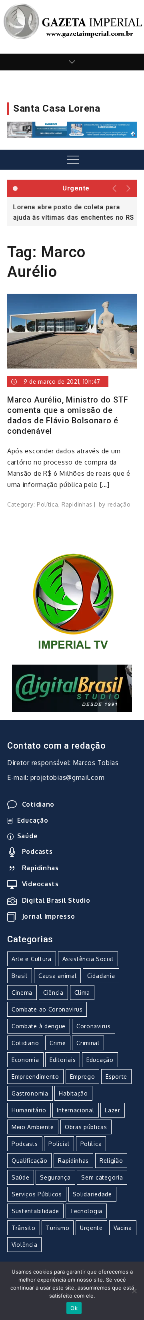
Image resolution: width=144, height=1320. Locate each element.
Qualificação (29, 1160)
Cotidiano (38, 804)
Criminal (88, 1043)
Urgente (91, 1227)
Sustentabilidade (35, 1211)
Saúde (27, 836)
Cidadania (101, 975)
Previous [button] (115, 188)
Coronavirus (93, 1026)
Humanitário (29, 1110)
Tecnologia (86, 1211)
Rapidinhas (77, 504)
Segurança (55, 1177)
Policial (59, 1143)
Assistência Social (88, 958)
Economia (25, 1059)
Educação (32, 820)
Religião (111, 1160)
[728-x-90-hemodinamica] (72, 129)
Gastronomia (30, 1093)
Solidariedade (92, 1194)
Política (47, 504)
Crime (58, 1043)
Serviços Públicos (37, 1194)
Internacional (75, 1110)
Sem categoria (102, 1177)
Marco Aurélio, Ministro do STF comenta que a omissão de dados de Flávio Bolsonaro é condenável (67, 415)
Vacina (123, 1227)
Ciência (53, 992)
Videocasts (40, 884)
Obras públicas (86, 1127)
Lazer (112, 1110)
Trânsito (24, 1227)
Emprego (82, 1076)
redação (119, 504)
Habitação (73, 1093)
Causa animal (57, 975)
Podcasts (37, 851)
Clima (82, 992)
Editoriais (63, 1059)
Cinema (22, 992)
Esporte (116, 1076)
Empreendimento (35, 1076)
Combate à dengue (39, 1026)
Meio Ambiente (33, 1127)
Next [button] (129, 188)
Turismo (57, 1227)
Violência (24, 1244)
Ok (74, 1308)
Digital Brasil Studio (56, 900)
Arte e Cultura (32, 958)
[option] (72, 211)
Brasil (20, 975)
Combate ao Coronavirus (47, 1009)
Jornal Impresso (48, 916)
